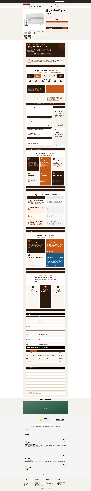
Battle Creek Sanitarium (60, 481)
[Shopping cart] (67, 1)
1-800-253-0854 (35, 392)
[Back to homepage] (26, 4)
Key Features (56, 109)
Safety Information (57, 132)
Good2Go (66, 4)
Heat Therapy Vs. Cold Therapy (39, 485)
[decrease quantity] (57, 17)
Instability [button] (42, 426)
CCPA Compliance (26, 482)
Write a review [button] (60, 419)
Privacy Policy (25, 484)
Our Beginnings (59, 484)
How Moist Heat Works (57, 129)
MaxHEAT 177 (40, 139)
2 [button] (44, 474)
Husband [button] (39, 426)
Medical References (59, 483)
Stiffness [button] (59, 426)
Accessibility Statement (27, 481)
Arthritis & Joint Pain (37, 482)
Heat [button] (36, 426)
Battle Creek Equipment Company (61, 482)
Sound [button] (56, 426)
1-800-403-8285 (30, 392)
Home (23, 6)
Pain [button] (51, 426)
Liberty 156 (43, 142)
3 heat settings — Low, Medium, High (45, 121)
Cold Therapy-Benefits (37, 481)
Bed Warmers (62, 4)
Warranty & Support (57, 145)
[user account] (65, 1)
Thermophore (40, 4)
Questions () (31, 429)
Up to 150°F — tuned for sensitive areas (33, 123)
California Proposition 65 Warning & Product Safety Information (50, 483)
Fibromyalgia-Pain (37, 484)
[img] (26, 433)
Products (26, 6)
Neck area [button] (48, 426)
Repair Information (48, 481)
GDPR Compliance (26, 483)
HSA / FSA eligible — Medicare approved (45, 125)
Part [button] (53, 426)
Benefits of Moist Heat (37, 483)
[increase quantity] (67, 17)
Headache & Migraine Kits (54, 4)
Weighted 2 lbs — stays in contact (45, 123)
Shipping (25, 485)
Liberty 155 (36, 143)
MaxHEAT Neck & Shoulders (46, 113)
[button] (48, 14)
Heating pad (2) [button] (32, 426)
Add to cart (57, 19)
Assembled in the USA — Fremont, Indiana (45, 119)
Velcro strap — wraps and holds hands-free (34, 121)
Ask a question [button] (60, 421)
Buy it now (57, 21)
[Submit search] (63, 1)
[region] (45, 330)
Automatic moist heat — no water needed (33, 125)
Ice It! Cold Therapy (46, 4)
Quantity (58, 16)
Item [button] (45, 426)
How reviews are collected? (28, 474)
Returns (47, 482)
